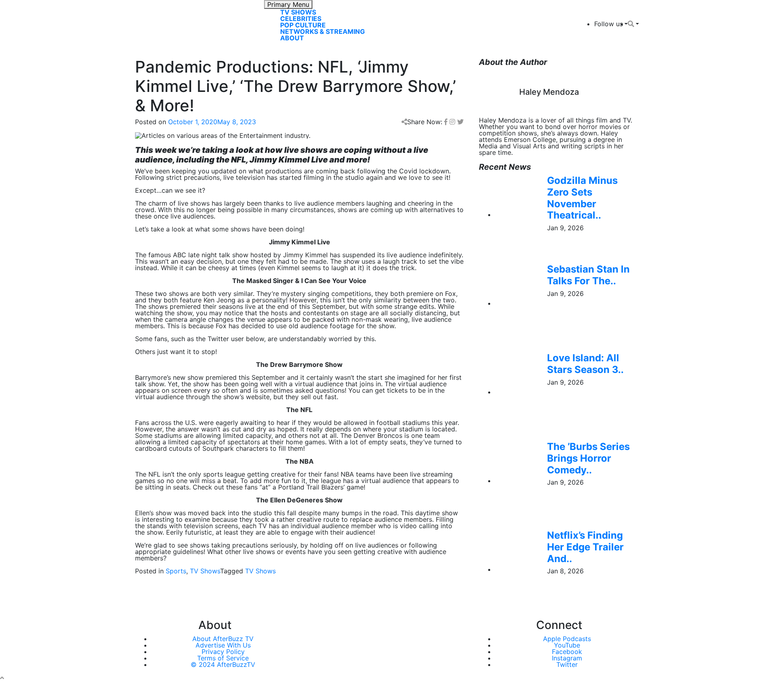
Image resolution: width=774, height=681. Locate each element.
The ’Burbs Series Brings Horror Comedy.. (588, 458)
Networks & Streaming (322, 31)
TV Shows (298, 12)
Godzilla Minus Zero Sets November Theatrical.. (582, 198)
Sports (176, 571)
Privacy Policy (223, 652)
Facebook (567, 652)
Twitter (567, 664)
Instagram (567, 658)
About (292, 38)
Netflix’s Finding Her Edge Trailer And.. (585, 546)
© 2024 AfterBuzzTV (223, 664)
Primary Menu (288, 4)
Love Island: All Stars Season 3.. (585, 363)
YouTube (567, 645)
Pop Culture (303, 25)
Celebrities (300, 19)
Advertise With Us (223, 645)
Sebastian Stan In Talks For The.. (588, 275)
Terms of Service (223, 658)
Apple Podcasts (567, 639)
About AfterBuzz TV (223, 639)
